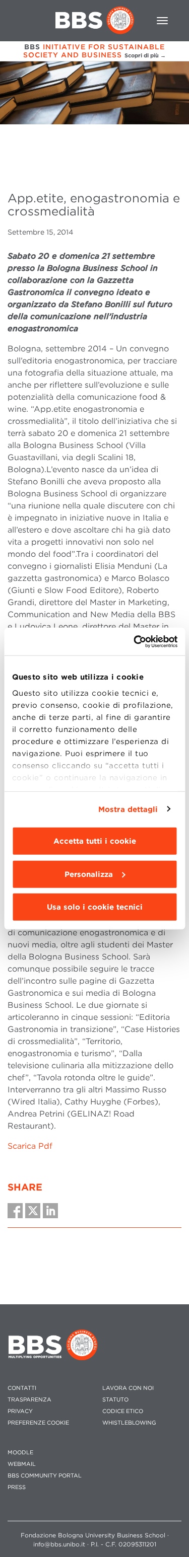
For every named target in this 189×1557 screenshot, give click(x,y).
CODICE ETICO (122, 1411)
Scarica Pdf (30, 1146)
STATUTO (115, 1399)
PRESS (17, 1487)
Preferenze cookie (38, 1423)
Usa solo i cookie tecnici (95, 907)
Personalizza (89, 873)
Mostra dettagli (128, 808)
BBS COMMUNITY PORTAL (45, 1475)
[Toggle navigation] (162, 20)
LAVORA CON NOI (128, 1388)
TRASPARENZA (29, 1399)
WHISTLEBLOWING (129, 1423)
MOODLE (20, 1452)
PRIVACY (20, 1411)
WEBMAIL (22, 1464)
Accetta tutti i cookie (94, 841)
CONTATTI (22, 1388)
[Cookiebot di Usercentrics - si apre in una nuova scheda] (134, 641)
